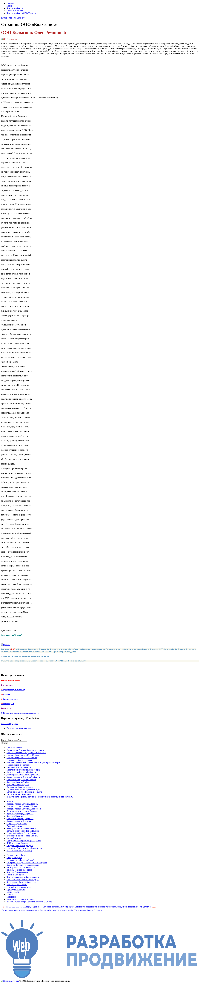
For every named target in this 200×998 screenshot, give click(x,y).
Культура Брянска (15, 816)
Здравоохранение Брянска (19, 821)
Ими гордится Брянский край (20, 860)
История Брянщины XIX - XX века (23, 755)
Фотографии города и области (21, 867)
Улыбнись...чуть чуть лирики (20, 899)
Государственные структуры (20, 845)
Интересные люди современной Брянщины (27, 862)
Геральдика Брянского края (19, 760)
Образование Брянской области (21, 779)
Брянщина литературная (18, 784)
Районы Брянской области (19, 767)
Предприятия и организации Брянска (24, 840)
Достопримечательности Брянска (22, 811)
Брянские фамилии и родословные (23, 865)
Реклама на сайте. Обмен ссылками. (73, 910)
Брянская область (15, 8)
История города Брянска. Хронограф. (24, 809)
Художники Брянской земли (20, 787)
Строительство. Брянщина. (19, 794)
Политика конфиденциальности (50, 910)
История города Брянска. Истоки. (22, 804)
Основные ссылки (15, 11)
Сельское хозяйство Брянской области (24, 792)
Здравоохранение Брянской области (23, 777)
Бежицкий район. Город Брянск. (21, 828)
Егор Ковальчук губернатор (19, 850)
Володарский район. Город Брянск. (23, 831)
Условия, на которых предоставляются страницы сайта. (20, 910)
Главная (10, 3)
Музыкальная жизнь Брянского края (23, 789)
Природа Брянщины (16, 889)
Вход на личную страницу (19, 728)
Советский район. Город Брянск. (22, 833)
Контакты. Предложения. (95, 910)
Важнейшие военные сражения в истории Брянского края (33, 762)
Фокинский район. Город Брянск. (22, 836)
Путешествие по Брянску (12, 18)
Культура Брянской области (19, 782)
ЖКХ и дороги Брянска (17, 843)
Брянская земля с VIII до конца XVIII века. (26, 752)
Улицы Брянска (14, 838)
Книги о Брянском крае (17, 872)
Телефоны (11, 897)
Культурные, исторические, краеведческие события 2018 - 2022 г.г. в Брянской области (43, 661)
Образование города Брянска (20, 818)
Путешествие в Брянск (17, 855)
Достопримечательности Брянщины (23, 775)
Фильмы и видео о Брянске (19, 870)
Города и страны (14, 857)
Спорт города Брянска (17, 823)
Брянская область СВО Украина (21, 13)
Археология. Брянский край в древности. (26, 750)
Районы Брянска (14, 826)
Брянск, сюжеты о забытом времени (23, 877)
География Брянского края (19, 887)
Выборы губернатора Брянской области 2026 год (29, 902)
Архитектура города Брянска (20, 813)
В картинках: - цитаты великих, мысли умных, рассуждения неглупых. (40, 797)
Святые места (13, 892)
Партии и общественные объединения (24, 848)
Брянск (10, 6)
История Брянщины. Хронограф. (22, 757)
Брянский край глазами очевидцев (23, 879)
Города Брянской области (18, 765)
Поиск (4, 740)
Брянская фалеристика (17, 884)
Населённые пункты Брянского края (23, 770)
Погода (10, 894)
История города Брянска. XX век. (22, 806)
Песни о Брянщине (15, 875)
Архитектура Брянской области (21, 772)
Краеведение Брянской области (21, 882)
